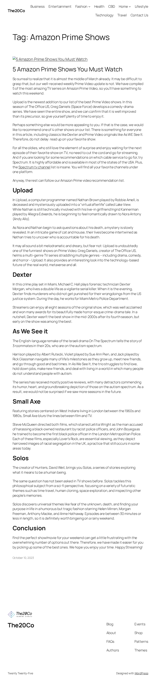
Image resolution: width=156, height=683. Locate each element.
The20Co (16, 10)
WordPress (141, 673)
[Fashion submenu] (89, 6)
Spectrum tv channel (34, 167)
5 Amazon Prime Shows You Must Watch (68, 69)
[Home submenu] (130, 6)
